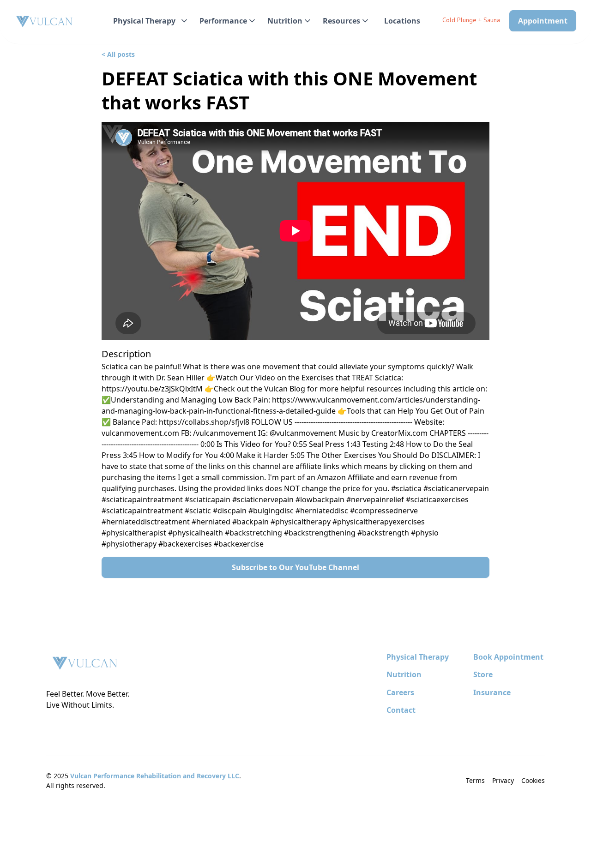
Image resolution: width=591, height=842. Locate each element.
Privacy (503, 780)
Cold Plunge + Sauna (471, 20)
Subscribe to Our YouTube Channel (295, 567)
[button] (149, 20)
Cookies (533, 780)
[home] (45, 21)
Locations (402, 21)
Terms (475, 780)
